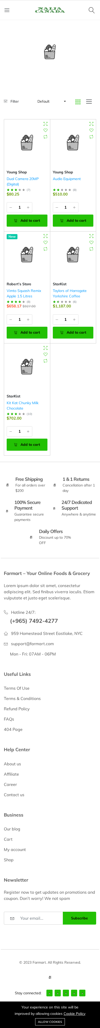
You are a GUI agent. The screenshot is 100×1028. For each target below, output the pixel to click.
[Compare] (45, 137)
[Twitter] (58, 993)
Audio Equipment (67, 178)
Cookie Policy (74, 1013)
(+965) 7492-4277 (34, 620)
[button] (51, 101)
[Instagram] (66, 993)
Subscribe (79, 918)
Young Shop (17, 172)
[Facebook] (49, 993)
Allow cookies (50, 1022)
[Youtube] (82, 993)
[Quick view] (45, 124)
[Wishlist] (45, 130)
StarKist (59, 284)
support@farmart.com (32, 643)
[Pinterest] (74, 993)
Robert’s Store (19, 284)
